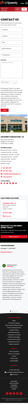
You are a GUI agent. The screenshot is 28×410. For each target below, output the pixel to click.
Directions (15, 374)
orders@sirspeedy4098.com (12, 174)
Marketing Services (14, 332)
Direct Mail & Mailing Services (14, 325)
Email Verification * (7, 48)
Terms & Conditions (14, 383)
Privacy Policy (14, 381)
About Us (14, 348)
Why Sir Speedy (14, 351)
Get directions (7, 177)
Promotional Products (14, 339)
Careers (14, 356)
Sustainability (14, 361)
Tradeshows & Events (14, 335)
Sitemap (14, 389)
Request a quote (13, 236)
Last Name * (5, 36)
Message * (4, 60)
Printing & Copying (14, 323)
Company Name (6, 55)
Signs (14, 320)
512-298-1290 (4, 10)
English (22, 3)
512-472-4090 (7, 212)
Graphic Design (14, 330)
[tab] (10, 311)
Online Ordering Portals (14, 327)
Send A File (24, 9)
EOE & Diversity (14, 387)
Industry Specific (14, 344)
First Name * (5, 29)
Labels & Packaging (14, 337)
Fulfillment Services (14, 342)
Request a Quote (18, 9)
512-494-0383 (7, 171)
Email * (3, 42)
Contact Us (14, 365)
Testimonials (14, 358)
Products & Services (14, 317)
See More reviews (6, 252)
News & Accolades (14, 354)
